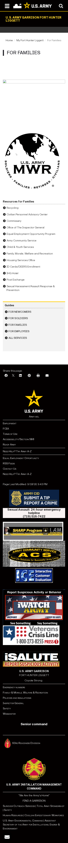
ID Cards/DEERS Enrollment (23, 266)
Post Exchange (16, 279)
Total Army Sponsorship (50, 806)
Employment (9, 423)
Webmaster (9, 713)
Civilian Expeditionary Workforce (44, 815)
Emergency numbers (14, 687)
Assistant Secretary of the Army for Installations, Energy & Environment (31, 824)
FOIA (6, 428)
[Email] (47, 375)
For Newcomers (19, 311)
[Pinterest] (29, 375)
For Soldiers (18, 318)
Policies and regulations (17, 698)
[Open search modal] (61, 6)
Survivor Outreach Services (19, 806)
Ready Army (9, 444)
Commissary (14, 221)
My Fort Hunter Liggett (30, 40)
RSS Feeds (9, 463)
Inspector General (13, 703)
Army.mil (34, 416)
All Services (17, 338)
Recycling (13, 207)
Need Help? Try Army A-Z (17, 451)
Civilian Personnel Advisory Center (27, 214)
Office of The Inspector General (25, 227)
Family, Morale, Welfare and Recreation (30, 253)
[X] (13, 375)
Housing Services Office (21, 260)
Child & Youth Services (20, 247)
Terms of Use (10, 434)
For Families (17, 324)
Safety (7, 708)
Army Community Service (21, 240)
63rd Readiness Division (26, 743)
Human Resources (13, 815)
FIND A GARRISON (34, 800)
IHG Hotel (12, 273)
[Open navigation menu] (7, 6)
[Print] (38, 375)
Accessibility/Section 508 (18, 439)
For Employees (18, 331)
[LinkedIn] (20, 375)
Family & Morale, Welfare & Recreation (25, 692)
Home (9, 40)
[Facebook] (6, 375)
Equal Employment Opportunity (21, 458)
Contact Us (9, 468)
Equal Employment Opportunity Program (31, 234)
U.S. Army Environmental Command (23, 820)
